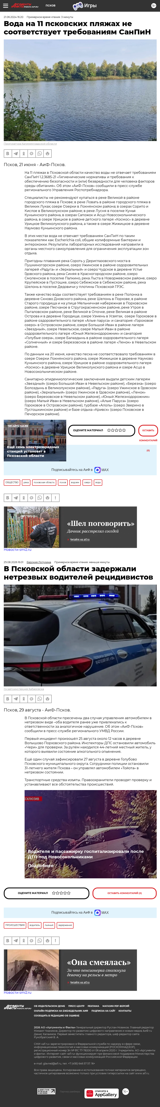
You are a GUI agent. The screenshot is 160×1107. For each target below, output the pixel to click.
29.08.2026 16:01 (13, 562)
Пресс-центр (76, 1006)
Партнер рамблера (70, 1091)
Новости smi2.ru (17, 550)
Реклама (93, 1006)
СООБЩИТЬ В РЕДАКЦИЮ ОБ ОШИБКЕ (56, 1015)
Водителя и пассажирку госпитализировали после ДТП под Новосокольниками (86, 854)
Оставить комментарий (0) (148, 432)
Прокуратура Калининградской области (30, 143)
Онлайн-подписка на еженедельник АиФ (61, 1011)
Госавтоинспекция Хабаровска (24, 689)
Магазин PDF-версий (115, 1006)
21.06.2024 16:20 (13, 17)
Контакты (125, 1011)
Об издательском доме (49, 1006)
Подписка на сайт (103, 1011)
